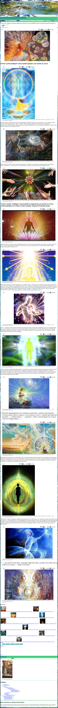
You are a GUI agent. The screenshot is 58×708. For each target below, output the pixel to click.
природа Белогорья (11, 688)
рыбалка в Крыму (12, 689)
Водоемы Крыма (6, 685)
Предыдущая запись (3, 656)
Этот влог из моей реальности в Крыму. (13, 17)
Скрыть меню (2, 15)
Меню (1, 21)
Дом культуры (8, 692)
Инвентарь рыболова (14, 690)
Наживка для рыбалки (14, 691)
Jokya (3, 25)
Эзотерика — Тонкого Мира (6, 695)
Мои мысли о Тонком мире (8, 697)
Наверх (1, 0)
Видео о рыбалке (4, 684)
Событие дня (6, 693)
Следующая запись (3, 657)
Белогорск (5, 686)
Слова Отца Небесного (7, 698)
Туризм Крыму (6, 694)
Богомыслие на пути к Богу (8, 696)
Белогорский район (9, 687)
